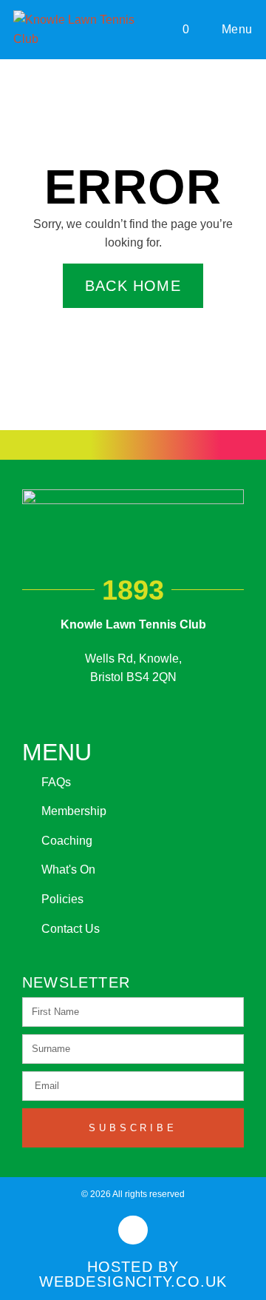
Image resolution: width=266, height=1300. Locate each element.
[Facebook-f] (132, 1230)
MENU (57, 752)
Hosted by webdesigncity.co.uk (133, 1274)
